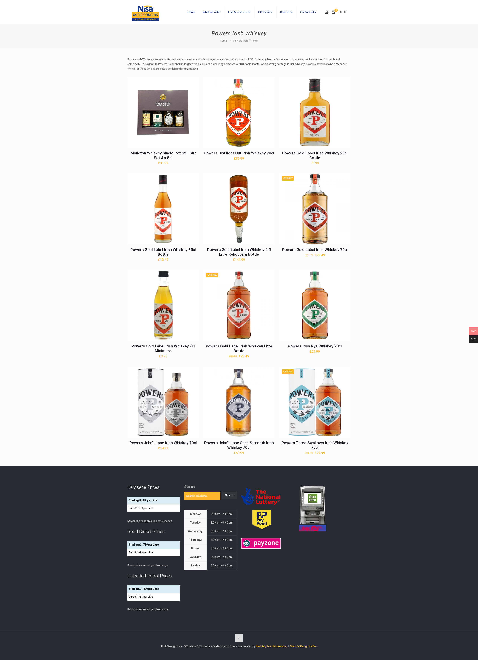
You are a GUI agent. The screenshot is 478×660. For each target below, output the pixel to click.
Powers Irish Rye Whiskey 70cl (315, 346)
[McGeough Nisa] (145, 12)
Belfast (313, 646)
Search (189, 487)
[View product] (193, 90)
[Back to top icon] (239, 638)
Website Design (299, 646)
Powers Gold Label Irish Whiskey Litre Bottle (239, 348)
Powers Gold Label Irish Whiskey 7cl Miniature (163, 348)
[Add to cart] (193, 82)
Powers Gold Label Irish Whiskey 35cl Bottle (163, 252)
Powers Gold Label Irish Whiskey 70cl (315, 249)
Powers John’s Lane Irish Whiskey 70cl (163, 443)
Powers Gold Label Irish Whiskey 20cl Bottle (315, 155)
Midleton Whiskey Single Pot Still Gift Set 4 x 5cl (163, 155)
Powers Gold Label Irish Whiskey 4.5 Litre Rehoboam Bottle (239, 252)
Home (223, 40)
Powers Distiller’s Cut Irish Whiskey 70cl (239, 153)
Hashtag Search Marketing (271, 646)
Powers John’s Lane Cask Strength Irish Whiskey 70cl (239, 445)
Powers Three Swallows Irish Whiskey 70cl (314, 445)
